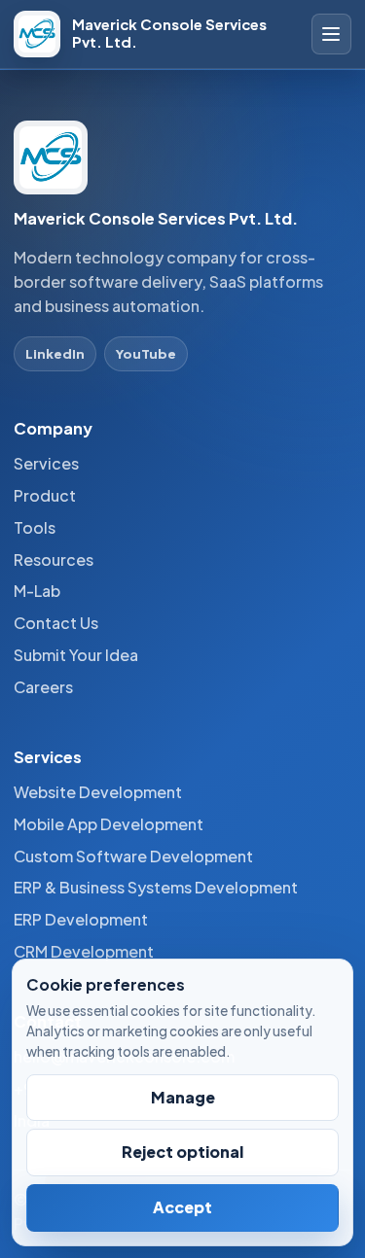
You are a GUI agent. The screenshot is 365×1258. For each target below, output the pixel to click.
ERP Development (81, 919)
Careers (43, 687)
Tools (34, 527)
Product (45, 495)
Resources (53, 559)
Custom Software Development (133, 856)
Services (46, 463)
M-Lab (37, 590)
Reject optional (182, 1151)
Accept (182, 1207)
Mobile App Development (108, 824)
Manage (183, 1097)
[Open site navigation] (331, 34)
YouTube (146, 353)
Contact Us (56, 622)
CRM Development (84, 951)
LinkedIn (55, 353)
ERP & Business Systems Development (156, 887)
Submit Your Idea (76, 655)
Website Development (98, 792)
